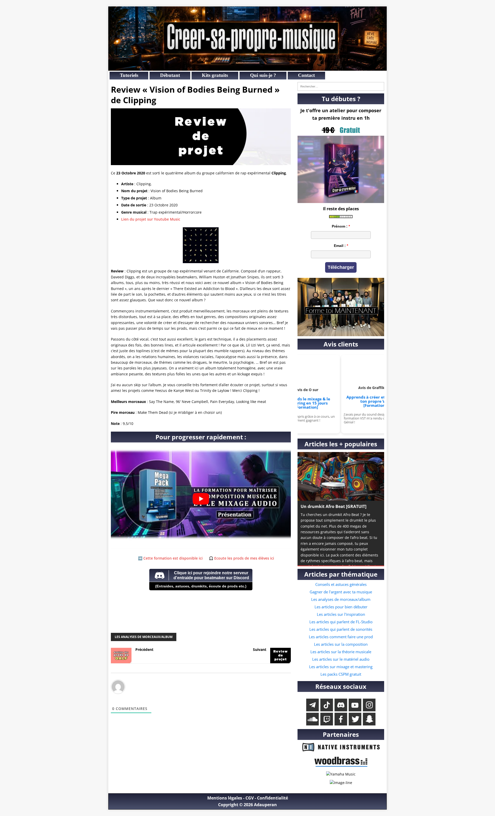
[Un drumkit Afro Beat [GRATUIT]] (341, 476)
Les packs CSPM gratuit (340, 674)
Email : (340, 246)
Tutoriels (129, 75)
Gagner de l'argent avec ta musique (341, 591)
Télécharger (341, 267)
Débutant (170, 75)
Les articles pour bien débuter (341, 606)
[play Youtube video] (201, 499)
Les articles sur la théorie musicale (340, 651)
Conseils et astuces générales (341, 584)
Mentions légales (224, 798)
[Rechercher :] (341, 86)
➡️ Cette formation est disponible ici (170, 558)
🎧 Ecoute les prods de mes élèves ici (241, 558)
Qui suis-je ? (263, 75)
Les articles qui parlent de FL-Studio (341, 621)
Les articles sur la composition (341, 644)
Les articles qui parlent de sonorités (340, 629)
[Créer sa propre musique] (247, 67)
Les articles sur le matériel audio (340, 659)
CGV (249, 798)
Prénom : (340, 226)
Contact (306, 75)
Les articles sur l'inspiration (341, 614)
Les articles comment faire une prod (341, 636)
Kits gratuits (215, 75)
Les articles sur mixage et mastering (341, 666)
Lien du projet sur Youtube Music (150, 219)
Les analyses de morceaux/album (143, 637)
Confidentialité (272, 798)
